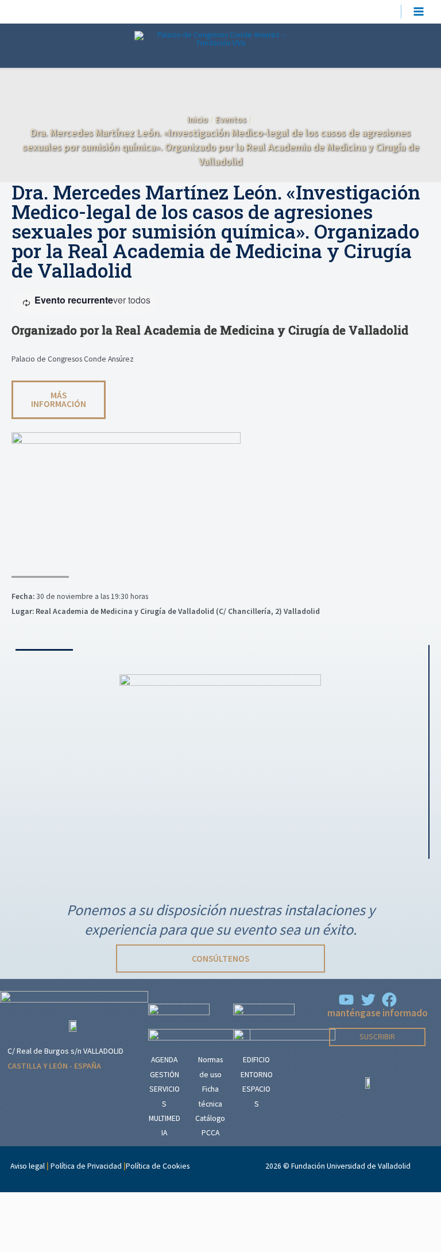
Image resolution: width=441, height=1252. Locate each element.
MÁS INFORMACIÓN (58, 399)
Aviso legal (27, 1166)
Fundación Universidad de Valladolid (351, 1166)
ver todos (131, 299)
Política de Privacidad (86, 1166)
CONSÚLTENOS (220, 958)
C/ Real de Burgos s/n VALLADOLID (65, 1051)
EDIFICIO (256, 1060)
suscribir (377, 1037)
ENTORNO (257, 1075)
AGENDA (164, 1060)
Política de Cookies (157, 1166)
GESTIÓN (164, 1075)
